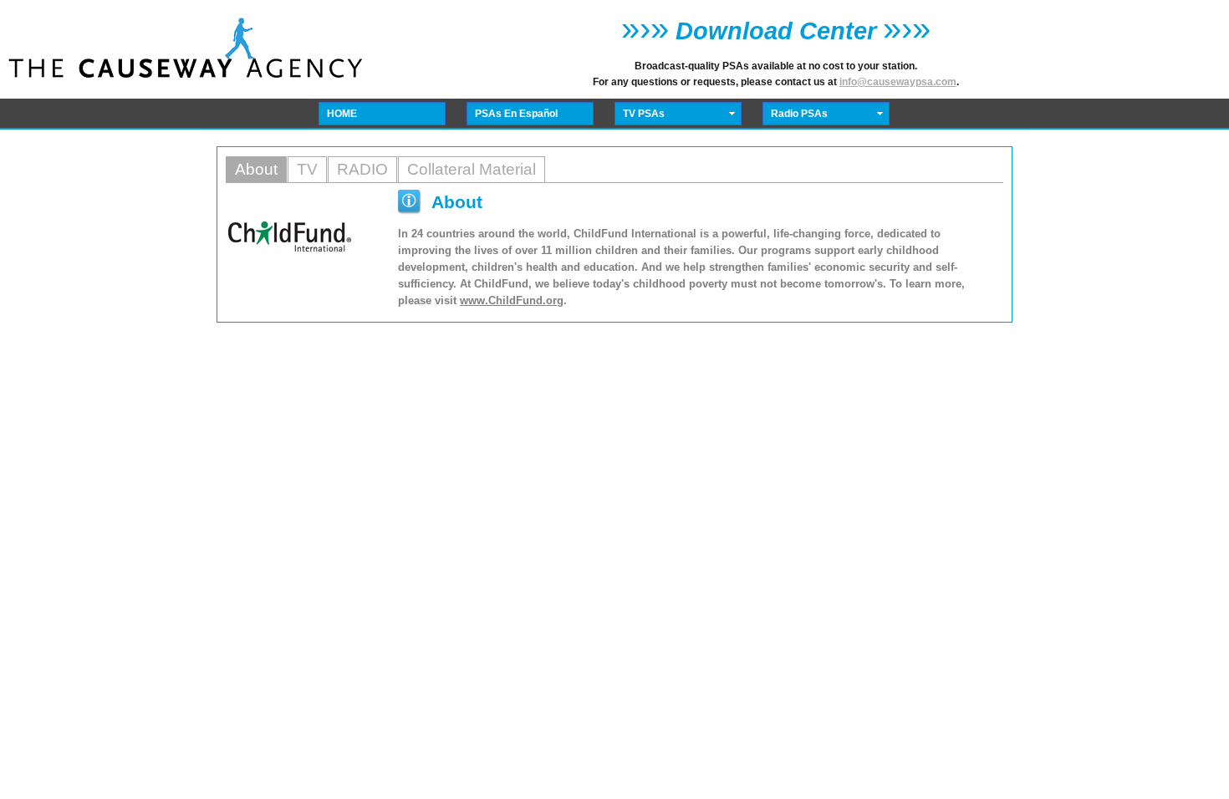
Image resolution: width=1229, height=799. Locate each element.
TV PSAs (644, 114)
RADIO (362, 169)
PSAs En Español (516, 114)
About (256, 169)
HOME (342, 114)
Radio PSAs (799, 114)
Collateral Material (471, 169)
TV (307, 169)
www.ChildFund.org (512, 300)
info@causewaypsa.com (897, 82)
